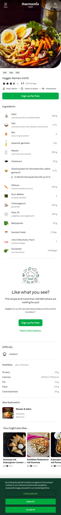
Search (55, 7)
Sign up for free (30, 96)
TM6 (11, 73)
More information (30, 330)
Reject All (30, 502)
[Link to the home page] (30, 5)
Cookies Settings (30, 493)
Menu (6, 7)
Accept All (30, 510)
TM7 (5, 73)
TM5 (17, 73)
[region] (30, 496)
